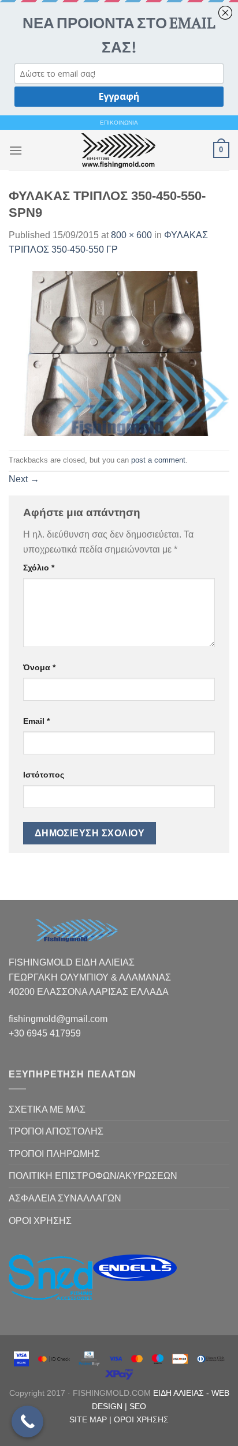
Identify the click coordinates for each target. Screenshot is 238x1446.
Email (36, 721)
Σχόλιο (38, 567)
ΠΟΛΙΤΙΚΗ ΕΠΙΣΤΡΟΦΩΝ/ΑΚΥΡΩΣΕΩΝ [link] (93, 1176)
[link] (117, 150)
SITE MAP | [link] (91, 1419)
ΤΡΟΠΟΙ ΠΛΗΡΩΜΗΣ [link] (54, 1154)
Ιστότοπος (43, 774)
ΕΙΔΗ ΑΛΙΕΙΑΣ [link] (179, 1393)
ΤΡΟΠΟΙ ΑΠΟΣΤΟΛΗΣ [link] (56, 1131)
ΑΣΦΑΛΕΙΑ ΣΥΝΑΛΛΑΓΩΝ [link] (65, 1198)
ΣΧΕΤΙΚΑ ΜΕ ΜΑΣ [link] (47, 1109)
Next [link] (24, 479)
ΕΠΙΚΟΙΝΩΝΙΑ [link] (119, 122)
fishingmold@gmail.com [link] (58, 1019)
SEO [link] (137, 1406)
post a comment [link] (158, 460)
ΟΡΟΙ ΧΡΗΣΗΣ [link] (40, 1221)
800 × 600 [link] (131, 235)
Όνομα (39, 667)
